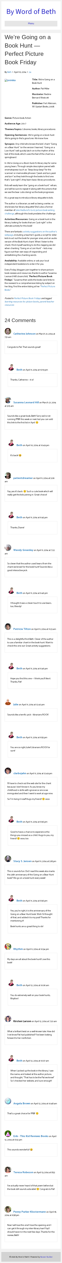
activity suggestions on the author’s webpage (31, 233)
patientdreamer (23, 478)
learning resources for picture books (22, 302)
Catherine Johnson (24, 334)
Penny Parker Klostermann (29, 1212)
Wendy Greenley (23, 550)
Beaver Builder (46, 1257)
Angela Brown (21, 1103)
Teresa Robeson (23, 1172)
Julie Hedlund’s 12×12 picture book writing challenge (30, 212)
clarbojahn (19, 773)
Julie (15, 704)
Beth (19, 370)
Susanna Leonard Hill (26, 402)
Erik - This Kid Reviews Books (30, 1136)
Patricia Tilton (22, 629)
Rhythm (18, 949)
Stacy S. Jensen (22, 861)
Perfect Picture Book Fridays (27, 298)
